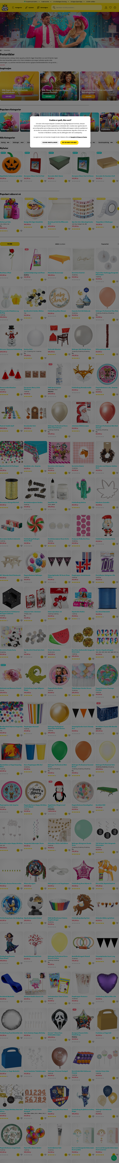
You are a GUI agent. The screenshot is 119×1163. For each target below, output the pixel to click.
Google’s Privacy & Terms (79, 137)
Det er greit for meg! (69, 142)
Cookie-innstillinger (49, 142)
